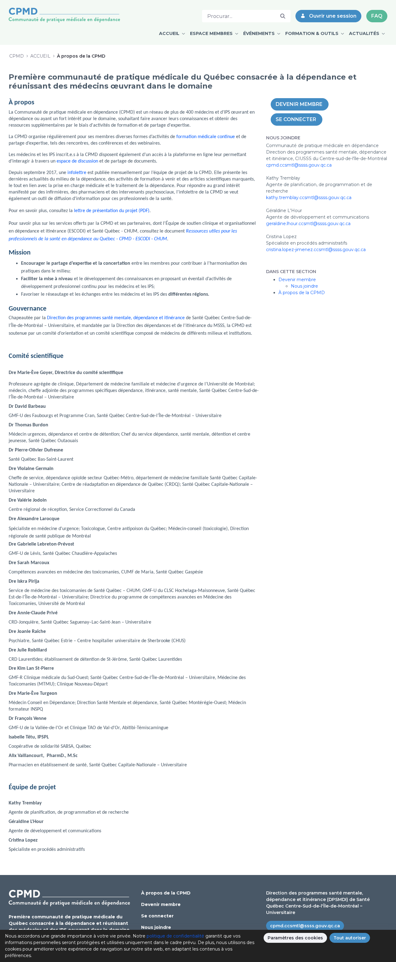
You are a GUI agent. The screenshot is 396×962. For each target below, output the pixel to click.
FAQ (376, 16)
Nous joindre (304, 286)
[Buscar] (283, 16)
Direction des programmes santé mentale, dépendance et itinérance (116, 318)
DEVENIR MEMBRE (300, 104)
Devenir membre (297, 279)
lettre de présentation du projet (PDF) (111, 210)
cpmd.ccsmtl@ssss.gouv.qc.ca (299, 165)
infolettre (76, 172)
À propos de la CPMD (301, 292)
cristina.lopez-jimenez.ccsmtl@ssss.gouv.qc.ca (316, 249)
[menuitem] (172, 33)
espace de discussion (77, 161)
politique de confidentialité (175, 936)
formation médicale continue (205, 136)
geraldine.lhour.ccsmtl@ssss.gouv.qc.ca (308, 223)
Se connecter (157, 916)
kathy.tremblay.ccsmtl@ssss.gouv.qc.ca (308, 197)
